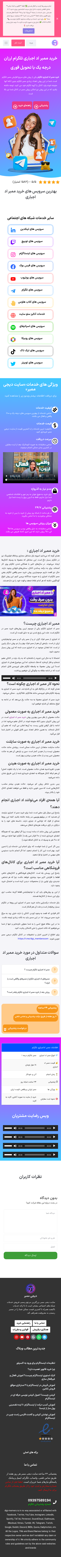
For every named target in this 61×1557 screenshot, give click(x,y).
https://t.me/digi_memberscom (33, 938)
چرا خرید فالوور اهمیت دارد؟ (41, 1369)
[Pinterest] (27, 1337)
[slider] (7, 678)
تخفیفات (29, 31)
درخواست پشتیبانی (17, 1028)
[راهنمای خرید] (15, 107)
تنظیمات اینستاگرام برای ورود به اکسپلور (35, 1363)
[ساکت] (13, 678)
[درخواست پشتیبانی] (5, 1029)
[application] (30, 678)
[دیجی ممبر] (47, 43)
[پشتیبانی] (36, 107)
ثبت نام (18, 42)
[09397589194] (55, 1502)
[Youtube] (22, 1337)
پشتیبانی (43, 105)
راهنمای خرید (24, 105)
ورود (31, 42)
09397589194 (39, 1500)
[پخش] (55, 678)
